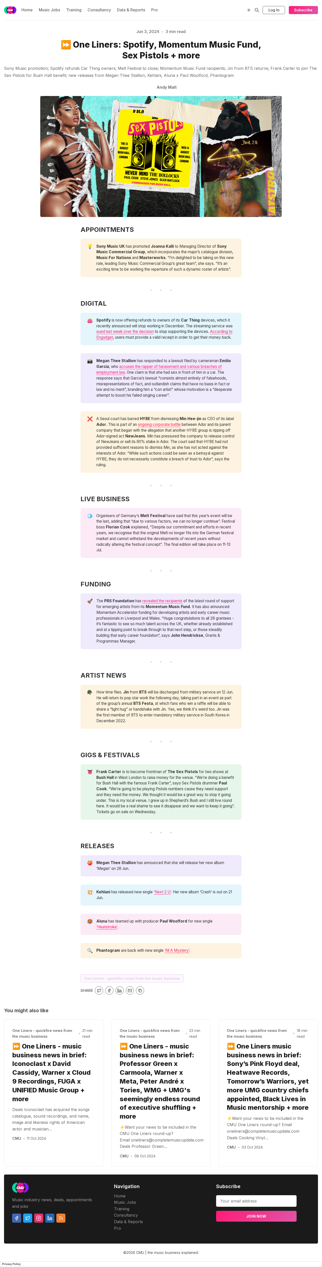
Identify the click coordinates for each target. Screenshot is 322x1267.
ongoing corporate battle (159, 424)
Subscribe (303, 10)
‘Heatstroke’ (106, 927)
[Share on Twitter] (99, 990)
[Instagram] (38, 1218)
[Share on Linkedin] (119, 990)
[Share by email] (130, 990)
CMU (16, 1138)
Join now (256, 1216)
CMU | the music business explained (167, 1252)
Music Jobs (49, 9)
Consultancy (99, 9)
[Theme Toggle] (249, 10)
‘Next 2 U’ (162, 892)
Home (27, 9)
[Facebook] (16, 1218)
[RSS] (60, 1218)
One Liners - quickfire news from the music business (132, 978)
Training (74, 9)
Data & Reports (131, 9)
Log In (273, 10)
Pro (154, 9)
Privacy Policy (11, 1264)
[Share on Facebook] (109, 990)
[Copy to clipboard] (140, 990)
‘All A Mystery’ (177, 950)
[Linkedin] (49, 1218)
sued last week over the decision (125, 331)
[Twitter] (27, 1218)
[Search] (257, 10)
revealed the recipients (162, 600)
